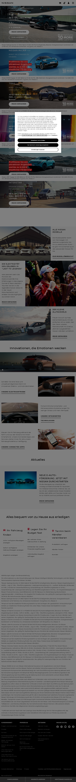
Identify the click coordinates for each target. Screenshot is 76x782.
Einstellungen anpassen (38, 149)
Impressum (54, 135)
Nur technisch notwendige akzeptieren (38, 145)
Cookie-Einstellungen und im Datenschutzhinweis (34, 135)
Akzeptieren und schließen (38, 140)
